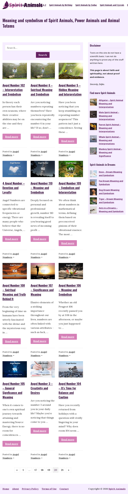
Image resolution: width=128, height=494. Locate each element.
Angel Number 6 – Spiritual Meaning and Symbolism (42, 89)
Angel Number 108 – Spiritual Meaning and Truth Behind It (14, 292)
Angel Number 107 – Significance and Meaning (42, 290)
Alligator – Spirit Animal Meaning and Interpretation (111, 103)
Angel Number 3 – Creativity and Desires (42, 388)
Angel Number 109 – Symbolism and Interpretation (70, 187)
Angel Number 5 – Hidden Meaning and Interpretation (70, 89)
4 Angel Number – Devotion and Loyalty (13, 187)
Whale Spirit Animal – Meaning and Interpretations (109, 140)
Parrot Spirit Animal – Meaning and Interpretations (110, 128)
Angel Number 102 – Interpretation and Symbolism (13, 89)
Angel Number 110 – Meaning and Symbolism (41, 187)
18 (42, 469)
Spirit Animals (117, 488)
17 (35, 469)
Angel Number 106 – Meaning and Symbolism (70, 290)
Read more (11, 136)
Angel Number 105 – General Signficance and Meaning (13, 390)
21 (62, 469)
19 (49, 469)
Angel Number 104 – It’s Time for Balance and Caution (70, 390)
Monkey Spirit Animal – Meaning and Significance (110, 152)
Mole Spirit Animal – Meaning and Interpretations (109, 116)
